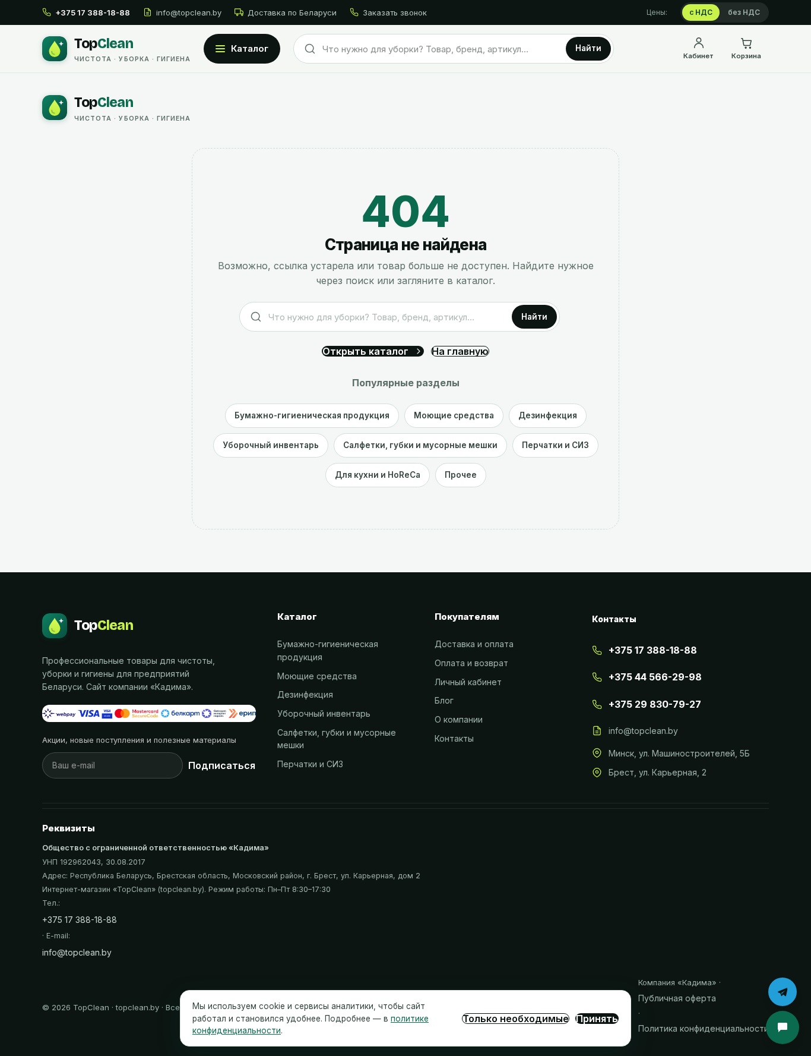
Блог (444, 700)
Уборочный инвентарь (271, 445)
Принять (597, 1018)
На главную (460, 351)
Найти (588, 48)
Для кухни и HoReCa (377, 475)
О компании (459, 719)
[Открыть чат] (782, 1027)
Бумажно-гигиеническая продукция (312, 415)
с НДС (700, 12)
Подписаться (221, 765)
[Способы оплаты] (149, 714)
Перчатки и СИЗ (555, 445)
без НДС (744, 12)
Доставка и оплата (474, 644)
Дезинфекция (547, 415)
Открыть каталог (365, 351)
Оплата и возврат (471, 663)
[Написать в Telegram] (782, 992)
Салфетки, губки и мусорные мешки (420, 445)
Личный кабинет (468, 682)
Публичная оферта (677, 998)
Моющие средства (454, 415)
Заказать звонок (395, 12)
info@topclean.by (188, 12)
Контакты (454, 738)
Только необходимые (515, 1018)
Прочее (461, 475)
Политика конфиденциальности (703, 1028)
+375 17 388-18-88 (79, 920)
